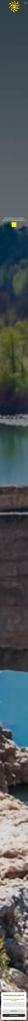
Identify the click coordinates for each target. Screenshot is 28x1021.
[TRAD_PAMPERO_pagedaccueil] (14, 12)
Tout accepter (14, 1015)
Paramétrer (13, 1011)
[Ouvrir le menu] (26, 3)
